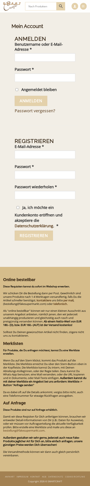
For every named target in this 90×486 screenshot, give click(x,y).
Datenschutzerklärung (34, 225)
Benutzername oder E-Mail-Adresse (39, 47)
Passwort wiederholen (36, 186)
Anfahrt (9, 476)
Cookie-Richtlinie (75, 476)
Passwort (34, 69)
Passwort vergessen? (35, 111)
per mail (68, 300)
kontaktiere (44, 300)
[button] (83, 6)
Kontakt (35, 476)
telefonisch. (60, 304)
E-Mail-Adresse (39, 146)
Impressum (22, 476)
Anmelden (31, 101)
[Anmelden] (75, 6)
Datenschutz (55, 476)
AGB (44, 476)
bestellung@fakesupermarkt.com (24, 430)
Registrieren (34, 235)
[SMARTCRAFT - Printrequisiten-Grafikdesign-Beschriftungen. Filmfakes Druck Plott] (12, 6)
